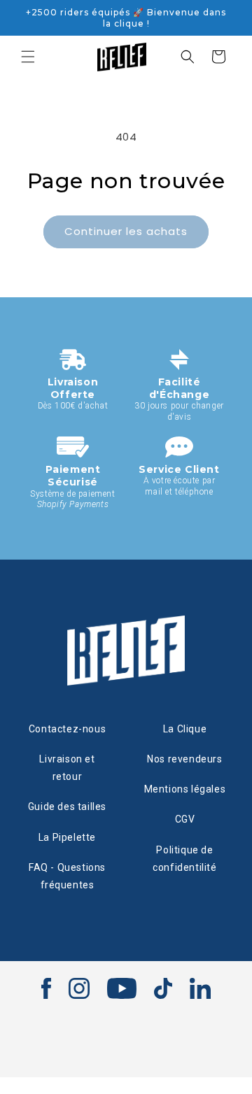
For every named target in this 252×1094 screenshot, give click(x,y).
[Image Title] (46, 988)
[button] (28, 56)
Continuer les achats (126, 231)
